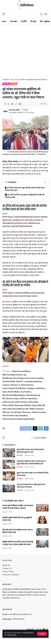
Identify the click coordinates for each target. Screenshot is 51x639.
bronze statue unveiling (34, 378)
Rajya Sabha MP (38, 405)
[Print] (20, 104)
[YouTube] (43, 629)
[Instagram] (47, 629)
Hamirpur (31, 388)
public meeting (21, 402)
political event (8, 402)
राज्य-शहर (6, 84)
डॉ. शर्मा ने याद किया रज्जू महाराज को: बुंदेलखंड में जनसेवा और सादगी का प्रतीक (24, 196)
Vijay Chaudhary (21, 415)
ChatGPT (19, 381)
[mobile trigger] (4, 14)
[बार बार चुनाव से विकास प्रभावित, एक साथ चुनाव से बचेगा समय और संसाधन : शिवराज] (42, 507)
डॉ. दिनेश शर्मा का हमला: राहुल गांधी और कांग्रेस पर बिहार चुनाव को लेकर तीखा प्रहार (25, 189)
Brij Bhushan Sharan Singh (13, 378)
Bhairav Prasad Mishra (21, 371)
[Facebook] (37, 629)
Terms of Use (11, 635)
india (4, 392)
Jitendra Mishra (13, 392)
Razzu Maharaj (19, 409)
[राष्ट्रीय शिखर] (25, 4)
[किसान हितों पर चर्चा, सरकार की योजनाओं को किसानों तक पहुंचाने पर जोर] (9, 452)
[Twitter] (40, 629)
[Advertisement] (25, 50)
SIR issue (6, 412)
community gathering (32, 381)
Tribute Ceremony (38, 412)
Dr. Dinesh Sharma (25, 385)
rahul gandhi (33, 402)
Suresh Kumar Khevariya (20, 412)
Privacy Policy (28, 632)
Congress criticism (9, 385)
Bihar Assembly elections (12, 375)
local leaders (26, 392)
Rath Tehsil (7, 409)
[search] (41, 14)
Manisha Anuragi (33, 395)
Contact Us (7, 568)
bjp (25, 375)
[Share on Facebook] (8, 104)
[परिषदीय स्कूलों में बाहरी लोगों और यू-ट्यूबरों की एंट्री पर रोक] (42, 520)
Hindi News (40, 388)
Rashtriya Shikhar (14, 110)
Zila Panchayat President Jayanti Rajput (18, 419)
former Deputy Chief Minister (14, 388)
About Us (6, 565)
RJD (27, 409)
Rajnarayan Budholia (23, 405)
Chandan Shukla (8, 381)
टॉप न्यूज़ (14, 84)
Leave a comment (40, 437)
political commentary (28, 398)
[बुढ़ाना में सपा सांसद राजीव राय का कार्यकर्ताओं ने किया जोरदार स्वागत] (9, 476)
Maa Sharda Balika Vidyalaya (14, 395)
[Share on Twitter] (12, 104)
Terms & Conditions (10, 574)
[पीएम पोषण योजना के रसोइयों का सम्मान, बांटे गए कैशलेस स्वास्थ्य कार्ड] (42, 532)
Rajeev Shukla (8, 405)
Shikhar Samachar (36, 409)
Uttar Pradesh (8, 415)
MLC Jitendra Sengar (10, 398)
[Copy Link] (16, 104)
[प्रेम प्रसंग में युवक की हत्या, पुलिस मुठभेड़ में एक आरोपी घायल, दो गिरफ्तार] (9, 487)
